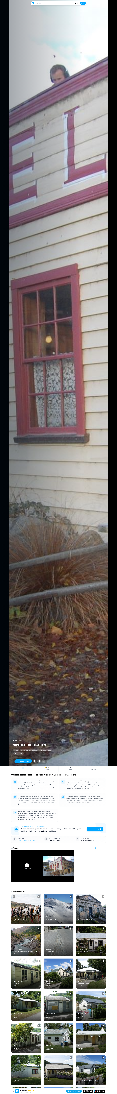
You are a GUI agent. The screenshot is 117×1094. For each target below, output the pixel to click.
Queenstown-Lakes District (26, 840)
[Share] (43, 761)
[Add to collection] (34, 761)
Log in (82, 3)
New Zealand (19, 741)
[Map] (39, 761)
